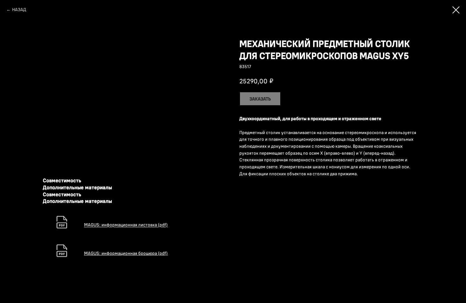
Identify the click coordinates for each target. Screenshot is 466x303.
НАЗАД (19, 9)
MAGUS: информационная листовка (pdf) (126, 225)
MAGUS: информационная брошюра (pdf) (126, 253)
